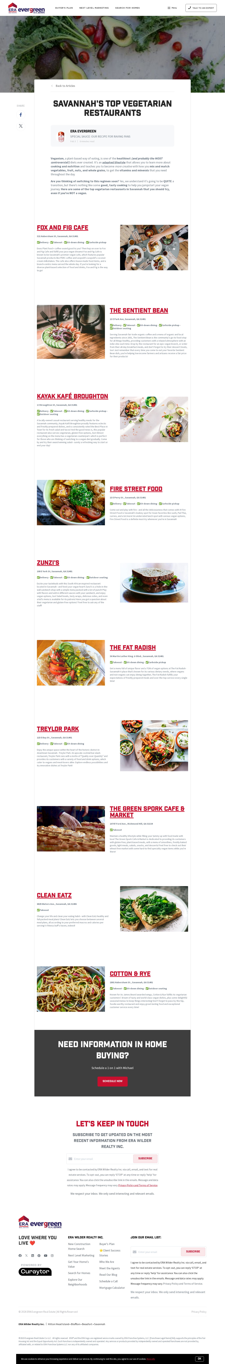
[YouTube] (45, 1256)
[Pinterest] (39, 1256)
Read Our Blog (108, 1275)
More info (151, 1359)
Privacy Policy (199, 1311)
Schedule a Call (108, 1281)
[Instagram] (52, 1256)
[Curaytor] (35, 1275)
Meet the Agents (109, 1268)
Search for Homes (79, 1273)
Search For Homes (127, 8)
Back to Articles (65, 86)
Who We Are (106, 1262)
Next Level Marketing (94, 8)
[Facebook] (20, 1256)
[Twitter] (26, 1256)
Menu (174, 8)
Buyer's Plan (64, 8)
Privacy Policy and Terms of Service (137, 1185)
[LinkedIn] (32, 1256)
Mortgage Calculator (112, 1288)
